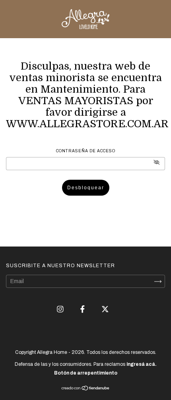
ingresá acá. (141, 364)
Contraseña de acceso (85, 151)
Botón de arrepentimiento (85, 373)
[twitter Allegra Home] (105, 309)
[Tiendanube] (86, 389)
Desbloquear (85, 187)
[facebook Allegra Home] (83, 309)
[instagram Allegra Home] (60, 309)
